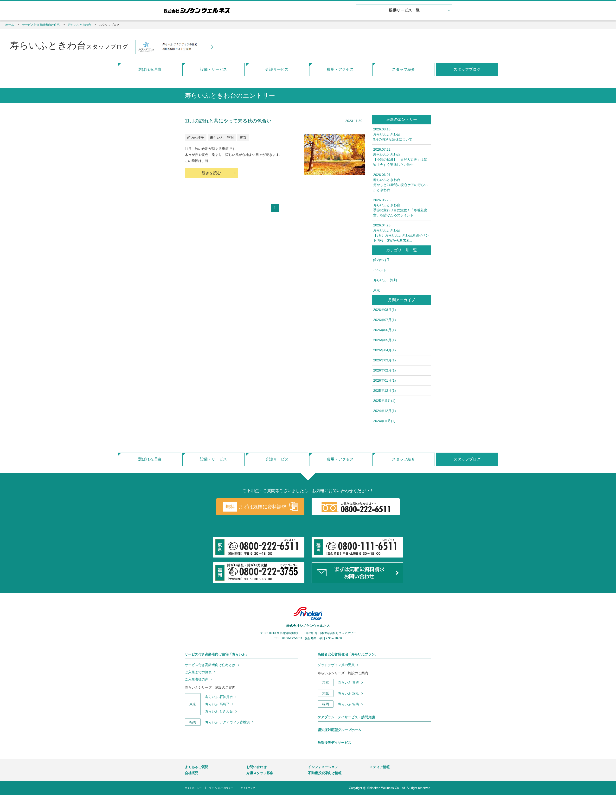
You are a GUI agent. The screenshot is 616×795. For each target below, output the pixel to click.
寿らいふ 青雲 (348, 682)
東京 (243, 138)
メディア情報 (380, 767)
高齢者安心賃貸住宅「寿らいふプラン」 (348, 654)
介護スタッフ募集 (259, 773)
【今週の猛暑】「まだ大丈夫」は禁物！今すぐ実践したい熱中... (400, 157)
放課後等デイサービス (334, 742)
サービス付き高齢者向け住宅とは (210, 665)
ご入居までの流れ (198, 672)
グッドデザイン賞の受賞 (336, 665)
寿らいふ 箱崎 (348, 704)
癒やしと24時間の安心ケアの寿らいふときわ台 (400, 182)
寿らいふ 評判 (222, 138)
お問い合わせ (256, 767)
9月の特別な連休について (392, 134)
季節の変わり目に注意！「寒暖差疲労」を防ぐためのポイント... (400, 207)
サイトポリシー (193, 788)
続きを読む (211, 173)
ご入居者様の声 (196, 679)
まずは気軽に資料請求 (256, 506)
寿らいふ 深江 (348, 693)
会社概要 (191, 773)
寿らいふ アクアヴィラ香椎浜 (227, 722)
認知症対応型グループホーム (339, 730)
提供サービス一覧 (404, 10)
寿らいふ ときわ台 (219, 711)
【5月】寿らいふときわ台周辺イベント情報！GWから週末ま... (401, 232)
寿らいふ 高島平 (217, 704)
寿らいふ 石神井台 (219, 697)
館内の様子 (195, 138)
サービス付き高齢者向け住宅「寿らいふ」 (217, 654)
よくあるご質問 (196, 767)
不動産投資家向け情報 (325, 773)
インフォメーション (323, 767)
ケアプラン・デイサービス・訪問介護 (346, 717)
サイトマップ (248, 788)
